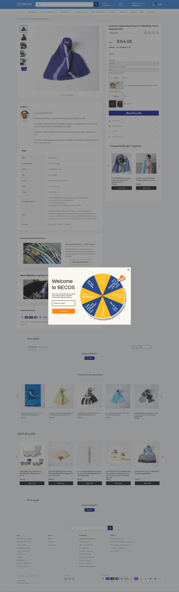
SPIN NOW (63, 311)
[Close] (128, 269)
